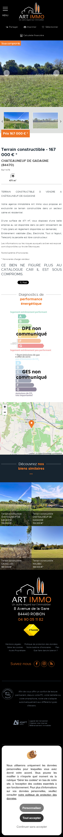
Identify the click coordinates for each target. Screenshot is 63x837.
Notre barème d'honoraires (15, 252)
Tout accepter (32, 818)
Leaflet (31, 453)
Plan (57, 647)
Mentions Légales (13, 644)
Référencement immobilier (40, 725)
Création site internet (38, 723)
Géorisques (34, 246)
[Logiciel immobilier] (20, 723)
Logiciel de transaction (38, 721)
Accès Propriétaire (17, 650)
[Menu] (5, 8)
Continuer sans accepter (32, 827)
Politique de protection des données (40, 644)
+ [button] (5, 407)
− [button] (5, 412)
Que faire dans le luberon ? (46, 650)
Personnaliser (31, 808)
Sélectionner (51, 27)
